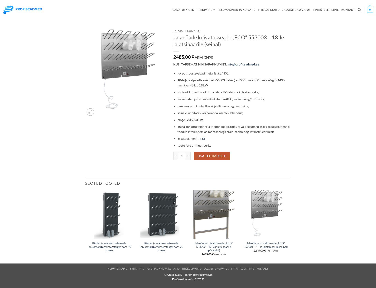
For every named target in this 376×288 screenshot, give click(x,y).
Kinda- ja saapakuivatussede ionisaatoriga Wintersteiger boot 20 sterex (161, 246)
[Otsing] (359, 10)
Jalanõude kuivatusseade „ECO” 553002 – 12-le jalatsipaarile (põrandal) (213, 246)
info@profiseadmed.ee (243, 64)
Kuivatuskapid (183, 9)
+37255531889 (173, 274)
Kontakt (348, 9)
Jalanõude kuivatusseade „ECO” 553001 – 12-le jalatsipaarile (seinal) (266, 244)
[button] (90, 112)
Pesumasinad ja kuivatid (237, 9)
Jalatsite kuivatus (296, 9)
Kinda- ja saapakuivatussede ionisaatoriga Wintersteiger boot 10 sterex (109, 246)
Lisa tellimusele (212, 156)
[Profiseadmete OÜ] (22, 9)
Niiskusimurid (269, 9)
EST (202, 138)
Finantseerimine (326, 9)
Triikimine (204, 9)
